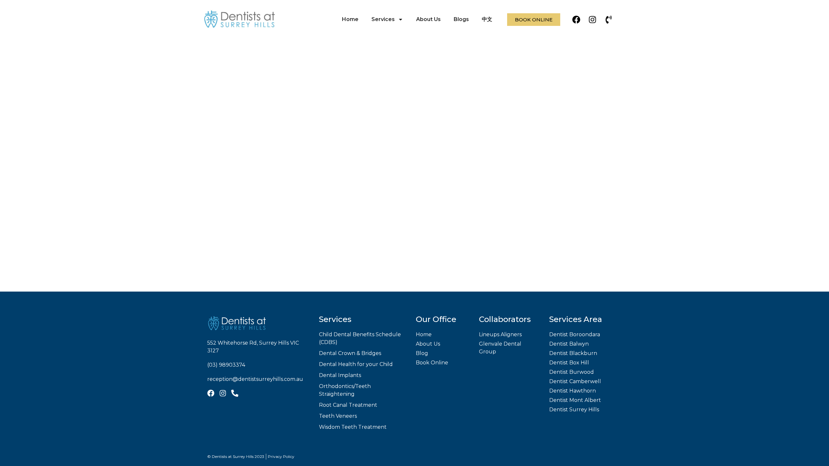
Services (383, 19)
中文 (487, 19)
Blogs (461, 19)
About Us (428, 19)
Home (350, 19)
